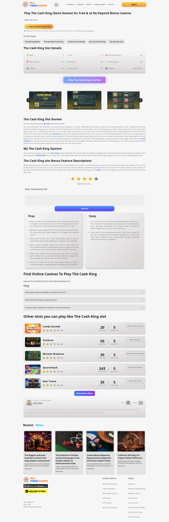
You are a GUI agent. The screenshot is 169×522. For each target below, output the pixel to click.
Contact (134, 402)
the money (55, 153)
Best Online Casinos (110, 484)
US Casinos (107, 498)
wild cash (56, 134)
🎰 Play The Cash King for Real (39, 27)
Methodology (90, 31)
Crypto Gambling (109, 489)
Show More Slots (85, 393)
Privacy (137, 507)
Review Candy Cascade (135, 326)
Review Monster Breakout (135, 353)
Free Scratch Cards (135, 512)
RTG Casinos (107, 503)
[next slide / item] (140, 100)
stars (99, 170)
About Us (131, 484)
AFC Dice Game (133, 517)
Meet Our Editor (134, 493)
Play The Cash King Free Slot (84, 80)
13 (59, 124)
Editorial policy (82, 31)
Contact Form (133, 503)
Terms (130, 507)
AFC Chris (33, 20)
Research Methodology (137, 489)
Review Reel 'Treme (135, 381)
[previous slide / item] (29, 100)
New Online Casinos (110, 493)
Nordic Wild (40, 155)
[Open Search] (56, 4)
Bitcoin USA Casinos (110, 507)
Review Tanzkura (135, 340)
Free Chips (46, 124)
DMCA (143, 507)
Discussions (132, 498)
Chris (123, 402)
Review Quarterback (135, 367)
